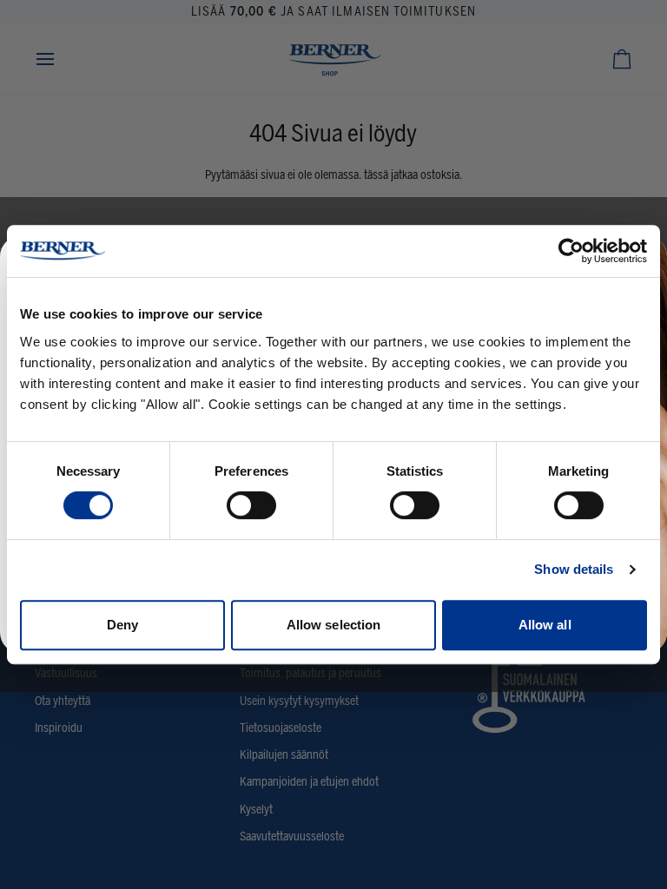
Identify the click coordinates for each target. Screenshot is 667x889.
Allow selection (334, 624)
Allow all (544, 624)
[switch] (251, 505)
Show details (573, 569)
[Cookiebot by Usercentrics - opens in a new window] (571, 251)
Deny (122, 624)
